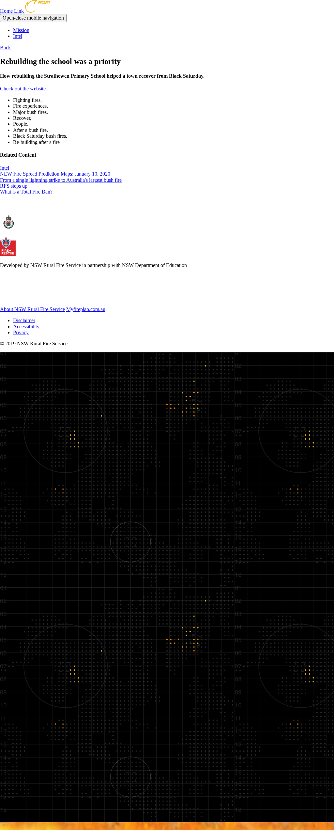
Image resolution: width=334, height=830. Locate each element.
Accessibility (26, 326)
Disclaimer (24, 320)
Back (5, 47)
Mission (21, 30)
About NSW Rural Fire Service (32, 309)
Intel (17, 36)
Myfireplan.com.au (85, 309)
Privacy (21, 332)
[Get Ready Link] (35, 298)
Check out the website (23, 88)
